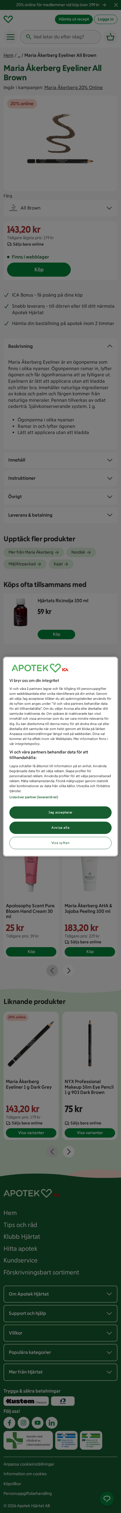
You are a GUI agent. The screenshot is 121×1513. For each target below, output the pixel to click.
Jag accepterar (60, 812)
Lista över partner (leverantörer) (33, 797)
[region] (60, 756)
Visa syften (60, 843)
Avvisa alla (60, 828)
